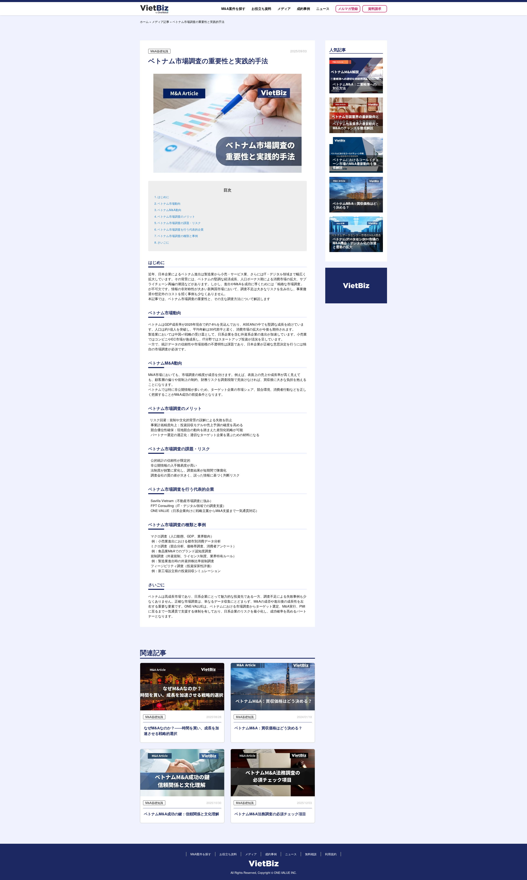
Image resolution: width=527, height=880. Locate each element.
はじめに (163, 197)
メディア (251, 854)
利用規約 (331, 854)
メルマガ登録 (348, 8)
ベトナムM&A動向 (169, 210)
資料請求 (374, 8)
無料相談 (311, 854)
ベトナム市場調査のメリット (176, 216)
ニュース (291, 854)
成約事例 (271, 854)
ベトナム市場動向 (169, 203)
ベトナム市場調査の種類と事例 (178, 235)
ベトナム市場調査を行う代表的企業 (180, 229)
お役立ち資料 (228, 854)
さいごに (163, 242)
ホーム (144, 22)
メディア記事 (160, 22)
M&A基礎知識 (159, 51)
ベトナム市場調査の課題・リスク (179, 223)
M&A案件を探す (200, 854)
